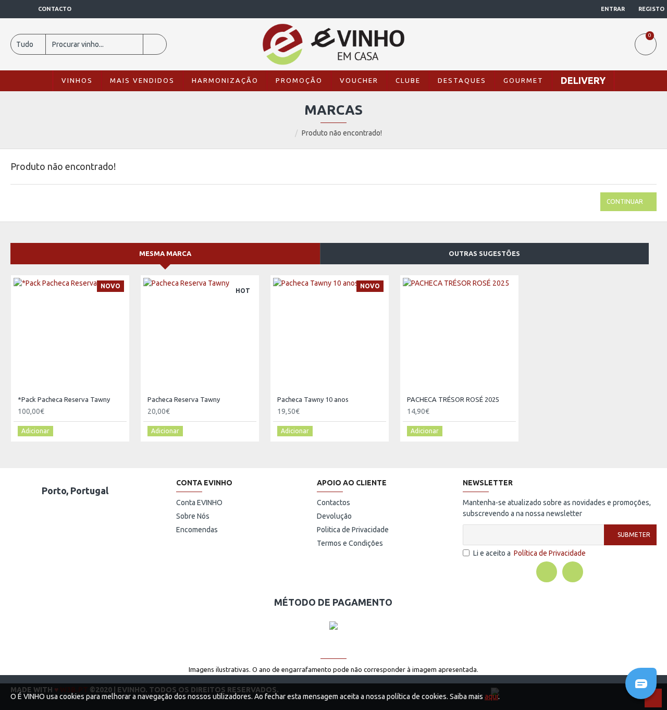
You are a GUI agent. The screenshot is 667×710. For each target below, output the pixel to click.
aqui (491, 696)
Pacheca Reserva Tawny (183, 399)
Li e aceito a (529, 553)
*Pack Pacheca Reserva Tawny (64, 399)
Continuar (625, 201)
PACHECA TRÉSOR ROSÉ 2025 (453, 399)
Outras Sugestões (484, 253)
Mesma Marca (165, 253)
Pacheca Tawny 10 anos (313, 399)
